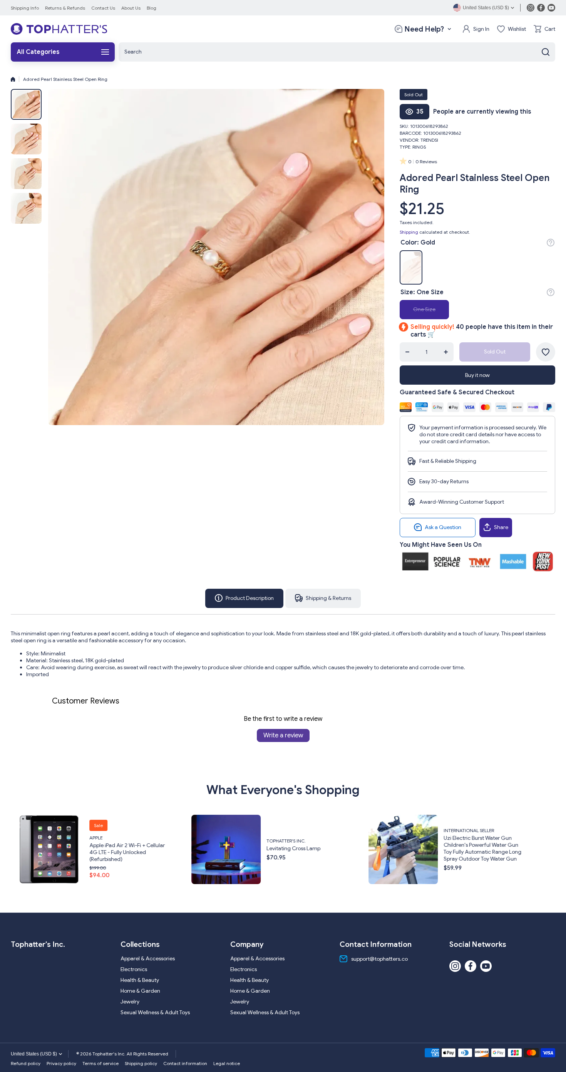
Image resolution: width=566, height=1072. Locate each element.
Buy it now (477, 375)
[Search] (545, 52)
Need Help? (424, 29)
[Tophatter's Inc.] (59, 29)
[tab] (323, 598)
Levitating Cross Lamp (124, 847)
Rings (419, 147)
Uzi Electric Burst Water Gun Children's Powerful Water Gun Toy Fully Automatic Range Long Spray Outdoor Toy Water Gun (313, 848)
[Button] (550, 242)
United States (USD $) (34, 1054)
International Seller (299, 830)
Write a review (283, 735)
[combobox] (337, 52)
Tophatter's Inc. (116, 840)
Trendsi (429, 140)
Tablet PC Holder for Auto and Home (487, 852)
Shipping (409, 232)
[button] (544, 29)
